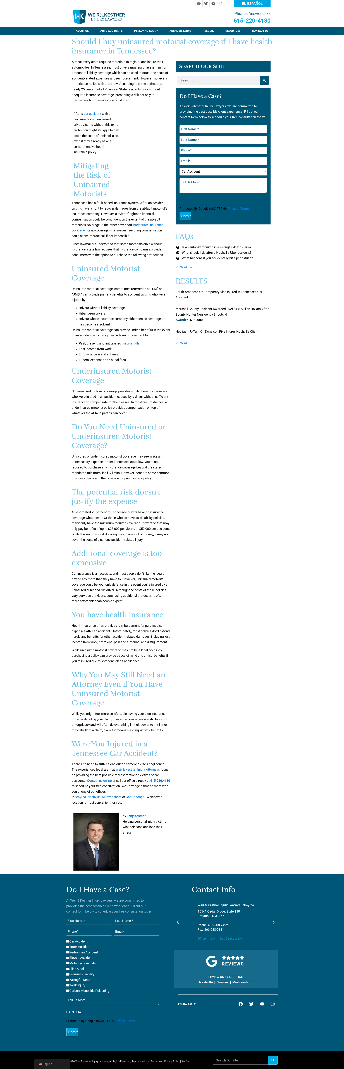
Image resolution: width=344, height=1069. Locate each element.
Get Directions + (230, 938)
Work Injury (77, 985)
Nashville (94, 797)
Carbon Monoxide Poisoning (89, 990)
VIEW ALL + (184, 267)
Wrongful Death (80, 979)
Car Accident (78, 941)
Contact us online (99, 780)
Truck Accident (79, 946)
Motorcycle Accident (84, 963)
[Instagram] (220, 3)
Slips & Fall (77, 968)
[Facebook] (198, 3)
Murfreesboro (111, 797)
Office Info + (206, 938)
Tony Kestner (136, 816)
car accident (92, 114)
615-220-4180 (252, 20)
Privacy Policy (172, 1061)
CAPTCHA (187, 199)
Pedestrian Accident (83, 952)
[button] (178, 922)
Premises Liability (81, 974)
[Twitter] (206, 3)
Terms (245, 208)
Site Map (186, 1061)
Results (208, 30)
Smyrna (80, 797)
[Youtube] (213, 3)
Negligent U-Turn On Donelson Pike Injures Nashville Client (217, 331)
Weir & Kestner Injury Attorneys (138, 769)
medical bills (130, 343)
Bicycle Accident (81, 957)
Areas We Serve (180, 30)
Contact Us (260, 30)
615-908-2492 (217, 925)
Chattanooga (135, 797)
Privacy (233, 208)
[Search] (264, 80)
